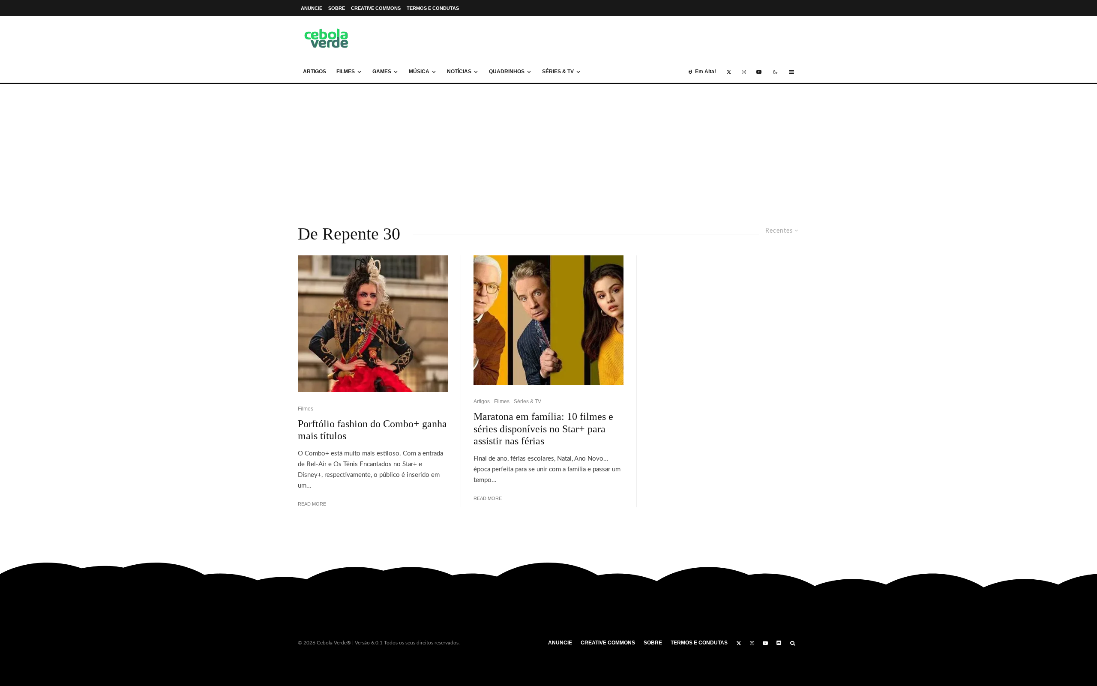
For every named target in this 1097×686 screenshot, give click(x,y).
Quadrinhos (507, 72)
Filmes (345, 72)
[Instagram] (744, 72)
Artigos (314, 72)
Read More (312, 503)
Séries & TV (558, 72)
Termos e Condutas (433, 8)
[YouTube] (759, 72)
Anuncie (311, 8)
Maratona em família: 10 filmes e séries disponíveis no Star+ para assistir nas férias (543, 429)
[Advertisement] (548, 148)
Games (381, 72)
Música (419, 72)
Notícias (459, 72)
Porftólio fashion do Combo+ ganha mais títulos (372, 430)
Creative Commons (376, 8)
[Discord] (779, 643)
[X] (729, 72)
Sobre (336, 8)
